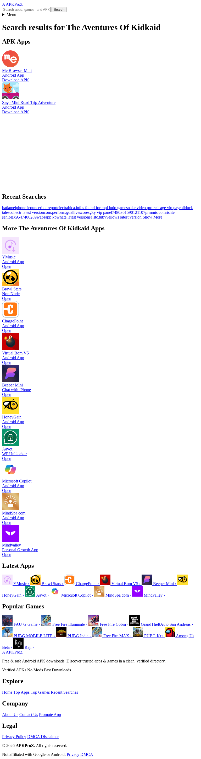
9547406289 (26, 217)
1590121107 (135, 212)
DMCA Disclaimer (43, 736)
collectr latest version (26, 212)
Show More (152, 217)
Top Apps (21, 692)
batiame (8, 207)
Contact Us (28, 714)
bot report (49, 207)
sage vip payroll (172, 207)
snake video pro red (142, 207)
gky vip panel (101, 212)
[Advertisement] (100, 151)
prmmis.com (155, 212)
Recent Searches (64, 692)
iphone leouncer (28, 207)
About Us (10, 714)
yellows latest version (124, 217)
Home (7, 692)
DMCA (86, 754)
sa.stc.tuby (97, 217)
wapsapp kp (47, 217)
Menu (11, 14)
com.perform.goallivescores (67, 212)
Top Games (40, 692)
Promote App (50, 714)
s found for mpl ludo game (104, 207)
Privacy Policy (14, 736)
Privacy (73, 754)
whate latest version (73, 217)
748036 (118, 212)
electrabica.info (69, 207)
